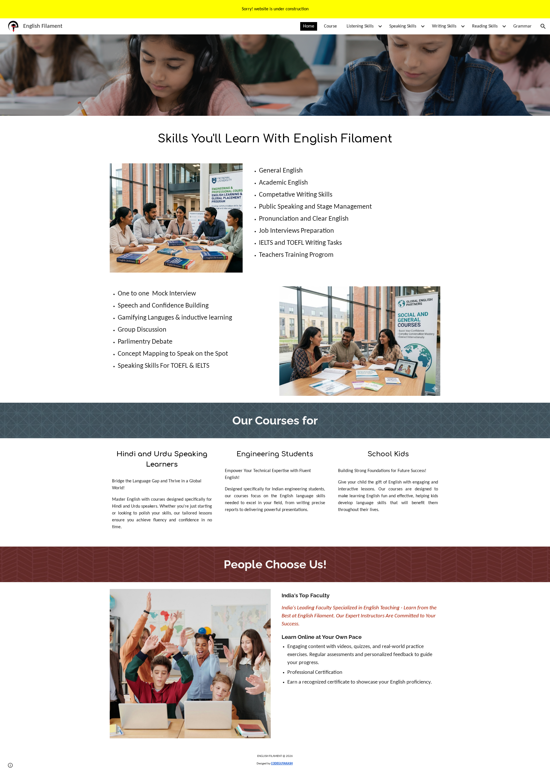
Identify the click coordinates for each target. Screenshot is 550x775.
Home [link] (308, 26)
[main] (275, 139)
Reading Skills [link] (485, 26)
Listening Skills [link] (360, 26)
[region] (275, 9)
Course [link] (330, 26)
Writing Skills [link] (444, 26)
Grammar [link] (522, 26)
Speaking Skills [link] (402, 26)
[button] (543, 26)
